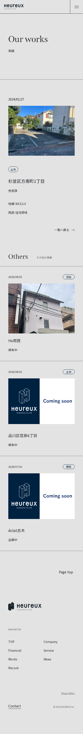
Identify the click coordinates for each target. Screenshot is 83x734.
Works (12, 659)
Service (49, 650)
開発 (68, 466)
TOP (11, 642)
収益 (68, 277)
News (47, 659)
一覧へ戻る (61, 230)
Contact (14, 705)
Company (50, 642)
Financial (14, 650)
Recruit (13, 668)
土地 (13, 169)
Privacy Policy (68, 693)
